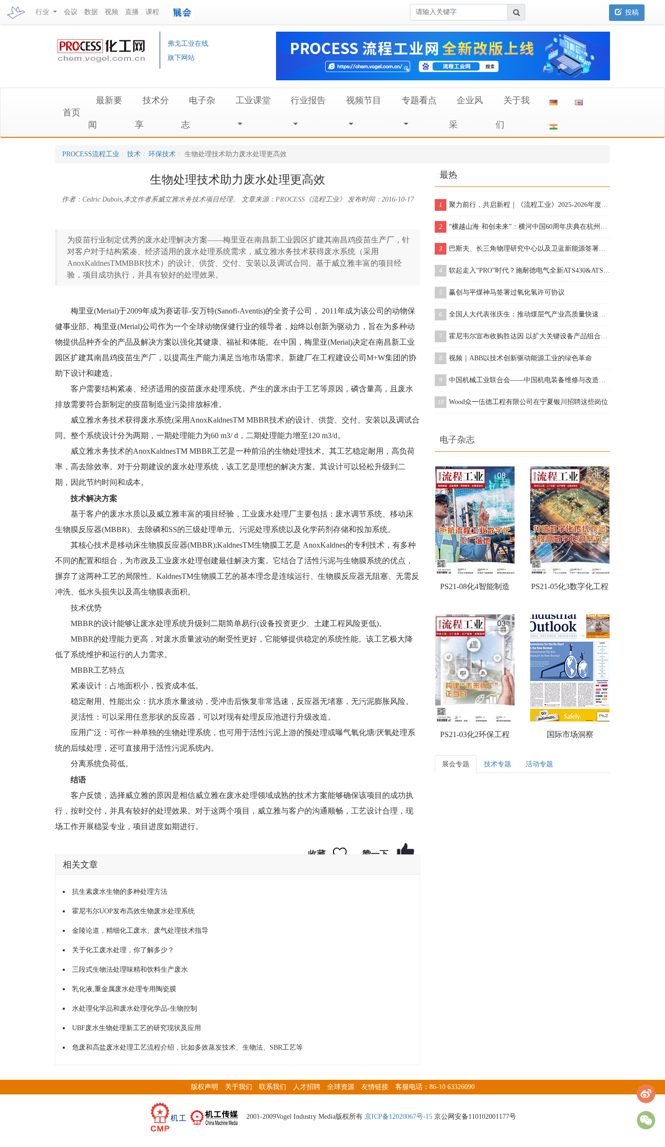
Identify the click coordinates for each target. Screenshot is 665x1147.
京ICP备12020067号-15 (398, 1116)
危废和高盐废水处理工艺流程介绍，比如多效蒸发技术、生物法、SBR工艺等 (187, 1047)
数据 (91, 12)
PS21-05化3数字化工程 (570, 586)
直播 (132, 12)
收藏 (317, 854)
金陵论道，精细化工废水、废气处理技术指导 (140, 930)
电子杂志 (457, 439)
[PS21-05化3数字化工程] (570, 520)
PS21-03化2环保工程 (475, 734)
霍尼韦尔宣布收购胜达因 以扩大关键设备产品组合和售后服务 (524, 336)
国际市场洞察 (570, 734)
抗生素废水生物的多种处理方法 (119, 891)
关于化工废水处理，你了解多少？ (123, 950)
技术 (134, 154)
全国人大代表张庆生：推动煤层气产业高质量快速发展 (524, 314)
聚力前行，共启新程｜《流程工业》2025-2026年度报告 (524, 204)
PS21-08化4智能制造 (475, 586)
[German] (553, 100)
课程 (152, 12)
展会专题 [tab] (455, 764)
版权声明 (204, 1087)
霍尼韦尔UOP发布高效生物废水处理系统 (133, 911)
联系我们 (272, 1087)
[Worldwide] (579, 100)
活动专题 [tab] (539, 764)
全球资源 (340, 1087)
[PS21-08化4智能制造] (475, 520)
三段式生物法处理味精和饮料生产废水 (130, 969)
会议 (70, 12)
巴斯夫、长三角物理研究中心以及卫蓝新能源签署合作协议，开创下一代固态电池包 (524, 248)
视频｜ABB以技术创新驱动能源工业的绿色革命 (515, 358)
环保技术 (162, 154)
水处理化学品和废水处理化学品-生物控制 (134, 1008)
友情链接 (374, 1087)
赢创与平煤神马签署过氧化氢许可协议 (502, 292)
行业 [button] (43, 12)
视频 (111, 12)
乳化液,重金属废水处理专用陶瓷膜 (124, 989)
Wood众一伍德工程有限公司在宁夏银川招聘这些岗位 (523, 402)
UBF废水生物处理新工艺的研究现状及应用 (136, 1028)
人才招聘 (306, 1087)
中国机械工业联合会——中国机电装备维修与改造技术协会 (524, 380)
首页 (71, 112)
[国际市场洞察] (570, 668)
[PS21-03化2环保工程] (475, 668)
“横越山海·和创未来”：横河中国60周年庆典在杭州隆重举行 (524, 226)
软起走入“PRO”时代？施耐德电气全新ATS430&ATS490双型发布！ (524, 270)
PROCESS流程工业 (90, 154)
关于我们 (238, 1087)
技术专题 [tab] (497, 764)
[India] (553, 124)
